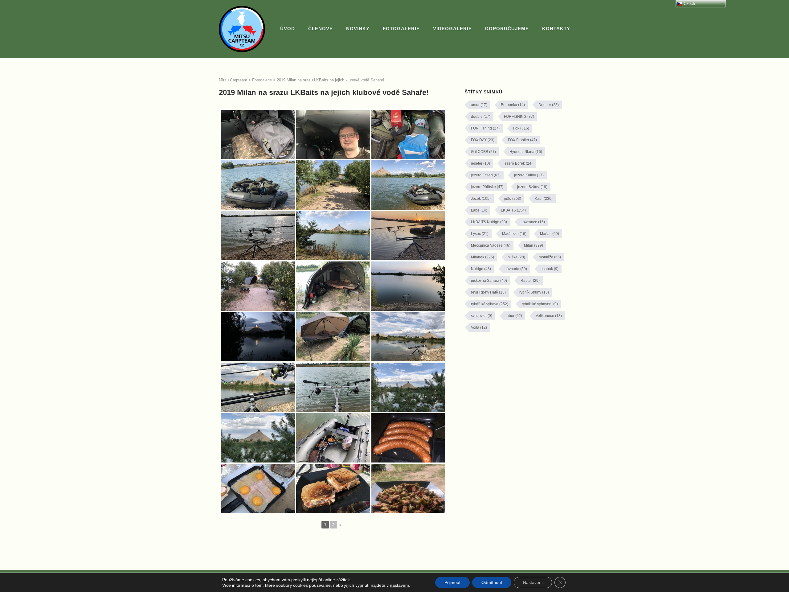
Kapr (544, 198)
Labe (479, 210)
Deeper (548, 105)
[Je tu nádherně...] (408, 336)
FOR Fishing (485, 128)
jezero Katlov (529, 175)
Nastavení (533, 582)
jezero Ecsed (486, 175)
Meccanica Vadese (490, 245)
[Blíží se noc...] (258, 336)
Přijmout (452, 582)
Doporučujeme (507, 28)
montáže (550, 257)
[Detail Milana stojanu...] (258, 387)
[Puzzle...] (408, 134)
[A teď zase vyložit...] (408, 185)
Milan (533, 245)
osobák (549, 269)
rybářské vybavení (540, 304)
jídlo (512, 198)
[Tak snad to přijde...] (408, 286)
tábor (514, 316)
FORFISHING (519, 116)
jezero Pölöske (487, 187)
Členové (320, 28)
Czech (688, 3)
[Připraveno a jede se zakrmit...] (333, 437)
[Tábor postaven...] (258, 286)
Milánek (482, 257)
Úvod (287, 28)
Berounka (513, 105)
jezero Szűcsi (532, 187)
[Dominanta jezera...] (333, 235)
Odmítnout (491, 582)
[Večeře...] (408, 437)
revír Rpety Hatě (488, 292)
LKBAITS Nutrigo (489, 222)
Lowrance (533, 222)
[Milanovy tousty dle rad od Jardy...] (333, 488)
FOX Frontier (522, 140)
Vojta (479, 327)
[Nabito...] (258, 235)
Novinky (358, 28)
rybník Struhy (534, 292)
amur (479, 105)
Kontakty (556, 28)
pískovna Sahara (489, 280)
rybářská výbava (489, 304)
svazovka (481, 316)
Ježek (481, 198)
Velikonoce (549, 316)
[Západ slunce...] (408, 235)
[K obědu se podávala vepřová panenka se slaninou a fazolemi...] (408, 488)
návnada (516, 269)
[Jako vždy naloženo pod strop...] (333, 134)
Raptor (530, 280)
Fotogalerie (401, 28)
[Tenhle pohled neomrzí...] (258, 437)
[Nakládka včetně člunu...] (258, 134)
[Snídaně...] (258, 488)
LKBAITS (513, 210)
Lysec (480, 234)
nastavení (399, 585)
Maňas (549, 234)
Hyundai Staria (525, 152)
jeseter (480, 163)
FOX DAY (482, 140)
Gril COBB (483, 152)
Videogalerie (452, 28)
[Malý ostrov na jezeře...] (333, 185)
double (480, 116)
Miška (516, 257)
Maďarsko (514, 234)
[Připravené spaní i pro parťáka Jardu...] (333, 336)
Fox (521, 128)
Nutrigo (481, 269)
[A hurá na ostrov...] (258, 185)
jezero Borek (518, 163)
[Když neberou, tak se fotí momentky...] (408, 387)
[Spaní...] (333, 286)
